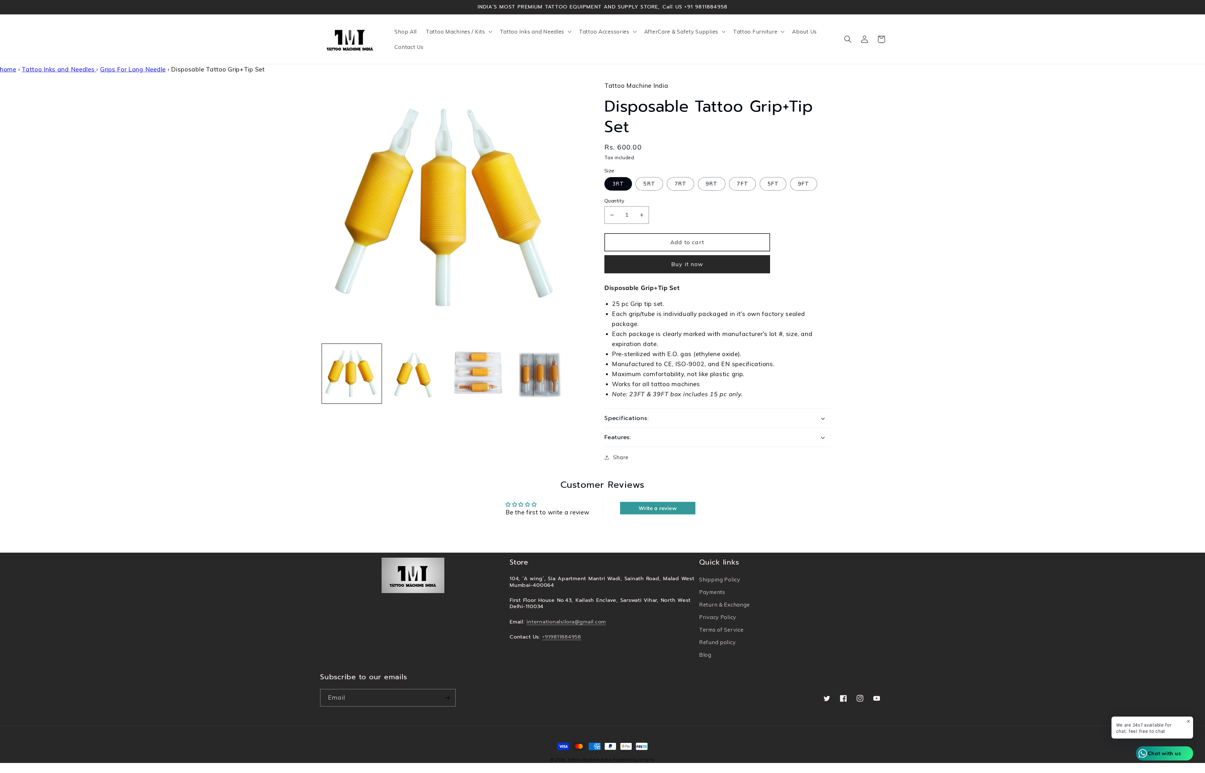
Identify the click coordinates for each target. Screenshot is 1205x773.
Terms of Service (721, 629)
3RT (618, 183)
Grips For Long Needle (133, 69)
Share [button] (621, 457)
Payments (712, 592)
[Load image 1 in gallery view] (352, 373)
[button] (458, 31)
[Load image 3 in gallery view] (478, 373)
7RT (681, 183)
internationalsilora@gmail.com (566, 622)
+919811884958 (561, 637)
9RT (712, 183)
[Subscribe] (447, 698)
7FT (742, 183)
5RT (649, 183)
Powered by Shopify (634, 759)
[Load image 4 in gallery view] (542, 373)
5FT (773, 183)
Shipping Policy (719, 579)
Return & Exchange (724, 604)
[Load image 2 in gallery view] (415, 373)
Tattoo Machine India (589, 759)
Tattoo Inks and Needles (59, 69)
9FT (803, 183)
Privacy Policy (717, 617)
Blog (705, 654)
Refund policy (717, 642)
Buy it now (687, 264)
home (8, 69)
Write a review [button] (658, 508)
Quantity (614, 200)
